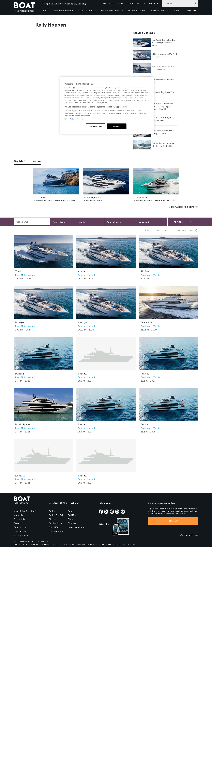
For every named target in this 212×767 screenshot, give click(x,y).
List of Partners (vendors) (73, 119)
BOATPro (72, 515)
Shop (70, 519)
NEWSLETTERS (151, 3)
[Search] (48, 221)
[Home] (26, 7)
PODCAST (108, 3)
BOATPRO (191, 11)
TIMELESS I (140, 197)
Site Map (72, 523)
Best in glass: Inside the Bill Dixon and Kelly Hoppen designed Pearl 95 (162, 106)
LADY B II (39, 197)
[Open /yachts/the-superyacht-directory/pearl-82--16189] (168, 353)
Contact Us (19, 519)
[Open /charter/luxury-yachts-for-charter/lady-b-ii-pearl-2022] (56, 181)
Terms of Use (20, 527)
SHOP (120, 3)
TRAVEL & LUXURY (136, 11)
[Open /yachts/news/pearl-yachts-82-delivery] (142, 42)
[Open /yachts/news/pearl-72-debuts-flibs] (142, 68)
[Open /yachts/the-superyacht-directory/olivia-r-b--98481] (168, 302)
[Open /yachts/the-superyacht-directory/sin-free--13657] (168, 251)
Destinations (55, 523)
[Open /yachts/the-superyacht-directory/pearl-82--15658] (106, 353)
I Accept (116, 126)
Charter (53, 519)
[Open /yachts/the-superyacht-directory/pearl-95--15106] (43, 302)
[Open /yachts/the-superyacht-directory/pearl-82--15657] (106, 455)
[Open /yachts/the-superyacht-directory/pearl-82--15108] (106, 404)
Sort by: (149, 230)
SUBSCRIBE (133, 3)
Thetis (18, 271)
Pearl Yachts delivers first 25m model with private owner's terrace (163, 43)
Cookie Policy (21, 531)
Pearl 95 (19, 322)
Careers (17, 523)
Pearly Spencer (23, 424)
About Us (18, 515)
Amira (81, 271)
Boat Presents (56, 531)
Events (71, 511)
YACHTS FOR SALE (87, 11)
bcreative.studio (76, 527)
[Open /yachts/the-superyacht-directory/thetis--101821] (43, 251)
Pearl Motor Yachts (44, 200)
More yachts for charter (183, 207)
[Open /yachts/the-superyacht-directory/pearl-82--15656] (168, 404)
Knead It (20, 475)
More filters (176, 221)
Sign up (173, 521)
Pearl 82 (19, 373)
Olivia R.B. (147, 322)
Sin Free (145, 271)
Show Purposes (96, 126)
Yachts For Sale (56, 515)
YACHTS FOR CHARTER (112, 11)
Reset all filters (186, 230)
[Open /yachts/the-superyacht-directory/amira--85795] (106, 251)
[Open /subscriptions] (118, 527)
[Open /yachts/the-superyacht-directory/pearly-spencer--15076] (43, 404)
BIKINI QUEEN (92, 197)
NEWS (44, 11)
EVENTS (178, 11)
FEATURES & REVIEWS (62, 11)
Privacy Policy (21, 535)
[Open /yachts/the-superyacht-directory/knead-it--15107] (43, 455)
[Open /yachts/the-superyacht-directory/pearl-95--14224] (106, 302)
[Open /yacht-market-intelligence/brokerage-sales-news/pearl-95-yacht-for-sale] (142, 55)
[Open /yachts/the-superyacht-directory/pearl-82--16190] (43, 353)
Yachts (52, 511)
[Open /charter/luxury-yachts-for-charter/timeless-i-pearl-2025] (156, 181)
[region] (107, 105)
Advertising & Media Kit (25, 511)
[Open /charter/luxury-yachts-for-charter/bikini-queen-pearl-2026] (106, 181)
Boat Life (53, 527)
